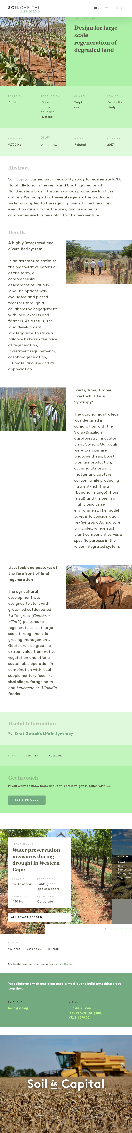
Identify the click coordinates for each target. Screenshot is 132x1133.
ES (122, 9)
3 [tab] (116, 929)
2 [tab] (111, 929)
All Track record (26, 917)
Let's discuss (26, 800)
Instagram (34, 949)
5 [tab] (126, 929)
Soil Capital (65, 964)
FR (117, 9)
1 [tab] (106, 929)
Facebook (55, 756)
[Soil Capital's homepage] (24, 8)
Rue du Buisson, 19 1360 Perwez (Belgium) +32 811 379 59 (85, 1013)
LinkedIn (53, 949)
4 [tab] (121, 929)
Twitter (32, 756)
